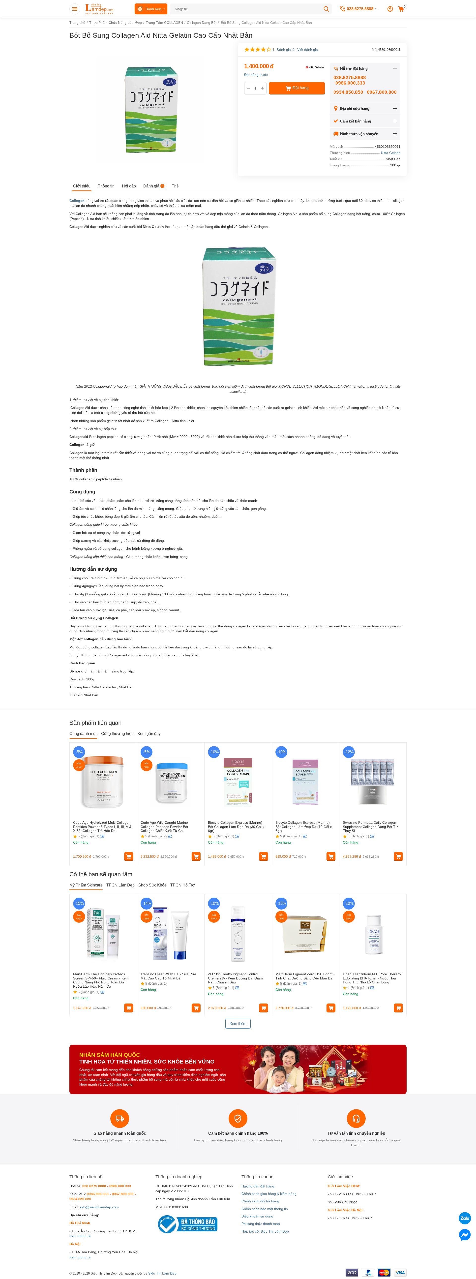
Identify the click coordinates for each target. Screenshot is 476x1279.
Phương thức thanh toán (260, 1224)
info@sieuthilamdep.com (99, 1207)
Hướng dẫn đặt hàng (257, 1186)
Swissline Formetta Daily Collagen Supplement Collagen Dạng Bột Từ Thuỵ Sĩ (370, 827)
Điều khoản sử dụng (257, 1216)
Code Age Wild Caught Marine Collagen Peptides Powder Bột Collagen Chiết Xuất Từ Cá (164, 827)
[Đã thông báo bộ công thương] (186, 1224)
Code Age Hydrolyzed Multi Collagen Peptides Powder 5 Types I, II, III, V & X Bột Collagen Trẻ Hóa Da (102, 827)
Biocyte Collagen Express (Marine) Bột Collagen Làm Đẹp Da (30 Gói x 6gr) (236, 827)
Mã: (374, 50)
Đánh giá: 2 (286, 50)
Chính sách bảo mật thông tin (264, 1209)
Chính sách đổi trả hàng (260, 1201)
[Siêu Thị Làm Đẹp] (99, 9)
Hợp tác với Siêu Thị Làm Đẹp (265, 1231)
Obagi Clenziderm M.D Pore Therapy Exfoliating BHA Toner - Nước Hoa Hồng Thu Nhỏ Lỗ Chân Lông (372, 978)
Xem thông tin (80, 1236)
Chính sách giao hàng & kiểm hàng (269, 1194)
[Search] (326, 8)
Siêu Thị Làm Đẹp (162, 1273)
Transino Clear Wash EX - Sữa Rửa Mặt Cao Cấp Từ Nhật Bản (168, 976)
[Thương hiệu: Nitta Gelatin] (315, 67)
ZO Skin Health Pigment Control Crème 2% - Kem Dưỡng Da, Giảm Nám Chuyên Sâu (235, 978)
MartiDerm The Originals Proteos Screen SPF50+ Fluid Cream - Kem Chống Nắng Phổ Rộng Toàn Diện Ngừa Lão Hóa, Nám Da (101, 980)
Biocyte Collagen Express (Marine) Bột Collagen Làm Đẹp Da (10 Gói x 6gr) (303, 827)
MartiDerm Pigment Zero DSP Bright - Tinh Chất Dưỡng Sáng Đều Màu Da (305, 976)
